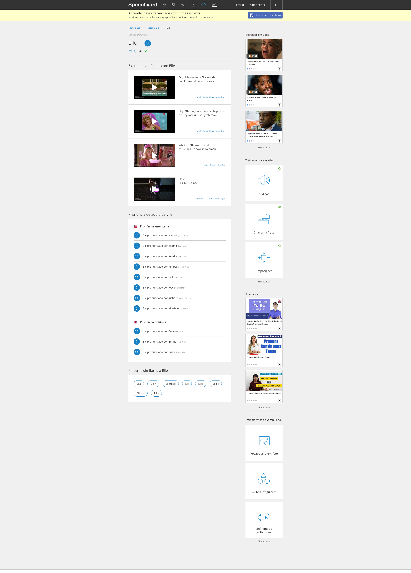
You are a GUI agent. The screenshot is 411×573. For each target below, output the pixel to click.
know (203, 111)
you (196, 111)
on (180, 115)
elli (187, 383)
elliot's (140, 393)
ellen (153, 383)
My (189, 77)
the (181, 149)
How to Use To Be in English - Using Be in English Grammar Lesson (264, 322)
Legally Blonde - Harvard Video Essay (211, 97)
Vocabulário (153, 28)
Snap (187, 149)
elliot (216, 383)
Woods (211, 77)
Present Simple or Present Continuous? (264, 393)
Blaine (192, 183)
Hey (181, 111)
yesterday (210, 115)
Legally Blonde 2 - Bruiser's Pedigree (211, 199)
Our (194, 115)
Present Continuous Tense (258, 357)
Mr (186, 183)
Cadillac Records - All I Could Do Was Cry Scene (263, 62)
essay (210, 81)
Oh (180, 77)
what (210, 111)
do (192, 111)
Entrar (240, 5)
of (190, 115)
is (200, 77)
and (181, 81)
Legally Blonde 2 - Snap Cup (214, 165)
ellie (200, 383)
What (182, 145)
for (186, 81)
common (210, 149)
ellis (156, 393)
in (203, 149)
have (198, 149)
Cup (192, 149)
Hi (181, 183)
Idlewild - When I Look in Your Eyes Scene (262, 98)
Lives (201, 115)
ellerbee (171, 383)
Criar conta (257, 5)
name (194, 77)
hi (185, 77)
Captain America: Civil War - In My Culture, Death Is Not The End (262, 135)
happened (219, 111)
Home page (134, 28)
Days (186, 115)
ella (139, 383)
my (190, 81)
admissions (199, 81)
